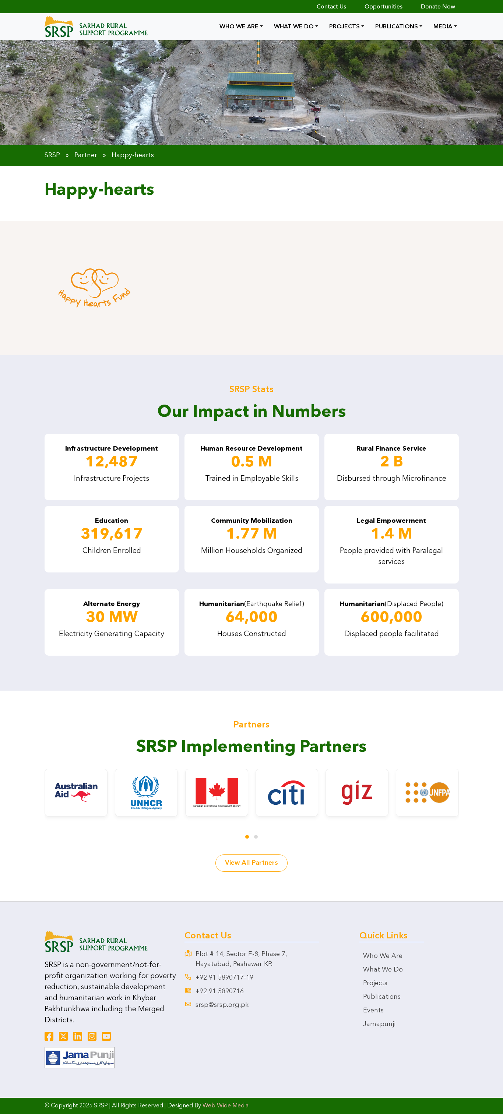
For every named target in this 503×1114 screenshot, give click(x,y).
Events (373, 1010)
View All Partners (251, 863)
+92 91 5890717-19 (224, 977)
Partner (85, 155)
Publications (396, 27)
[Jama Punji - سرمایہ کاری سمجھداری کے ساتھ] (80, 1057)
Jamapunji (379, 1024)
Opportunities (383, 6)
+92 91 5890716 (220, 991)
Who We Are (238, 27)
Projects (344, 27)
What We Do (294, 27)
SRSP (52, 155)
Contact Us (331, 6)
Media (442, 27)
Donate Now (438, 6)
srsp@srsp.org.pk (222, 1005)
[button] (247, 836)
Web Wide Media (226, 1106)
